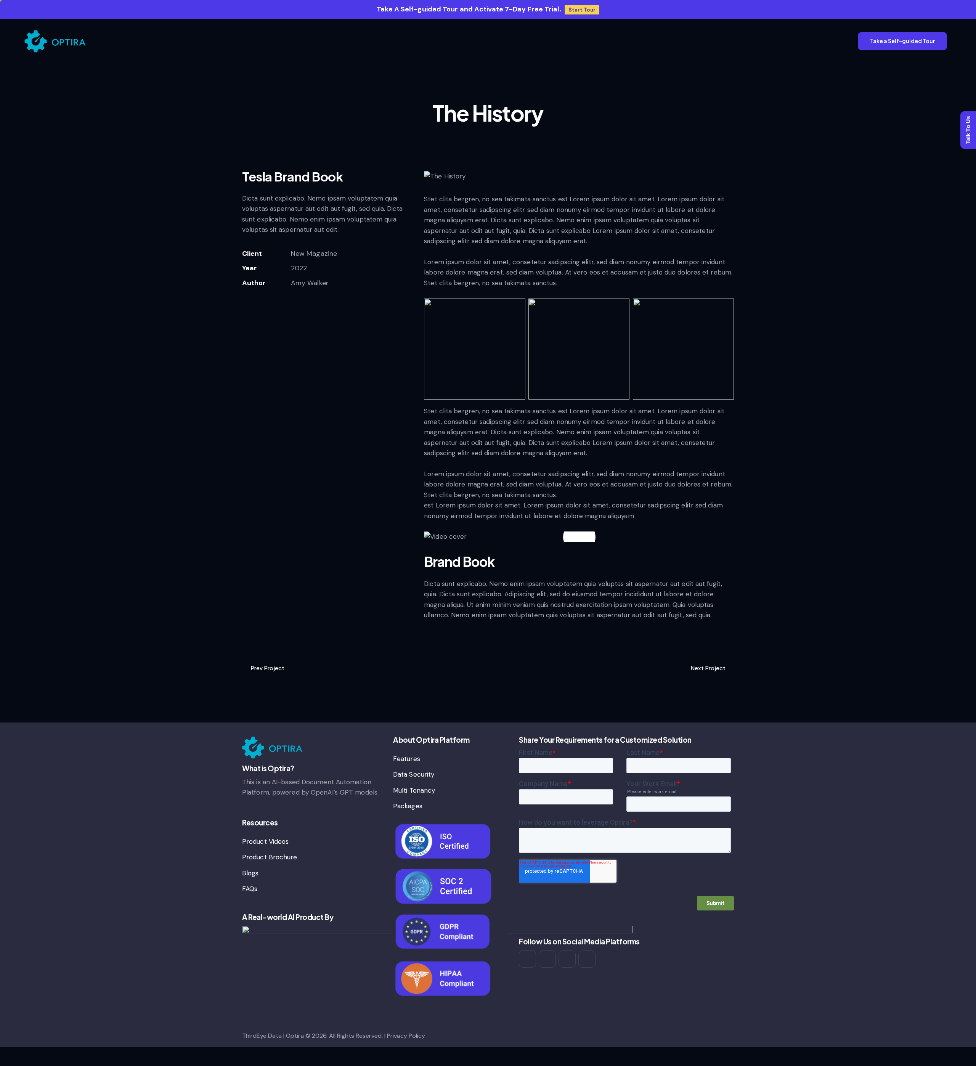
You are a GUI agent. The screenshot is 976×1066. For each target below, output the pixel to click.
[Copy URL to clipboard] (244, 305)
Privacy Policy (406, 1036)
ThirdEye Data (262, 1036)
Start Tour (582, 9)
